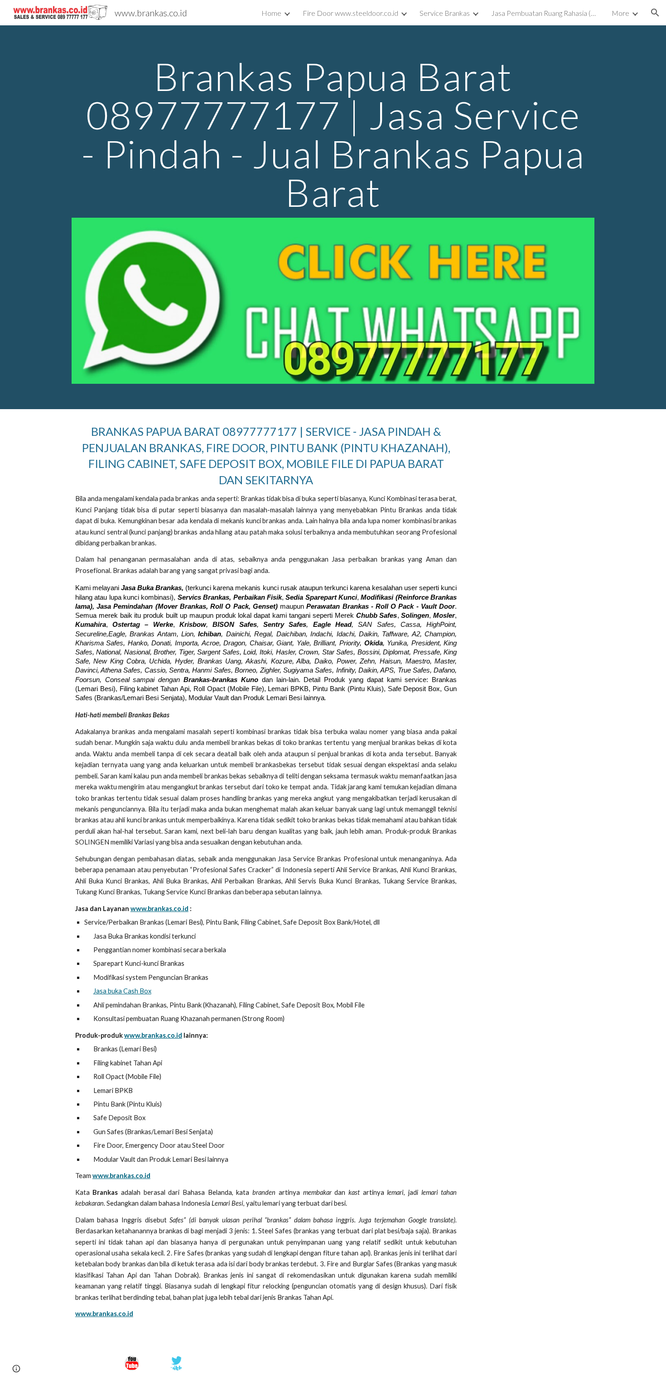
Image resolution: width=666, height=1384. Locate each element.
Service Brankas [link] (445, 13)
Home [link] (271, 13)
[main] (333, 134)
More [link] (620, 13)
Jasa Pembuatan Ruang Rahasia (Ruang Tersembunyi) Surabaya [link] (545, 13)
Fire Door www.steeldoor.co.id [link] (350, 13)
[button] (655, 13)
